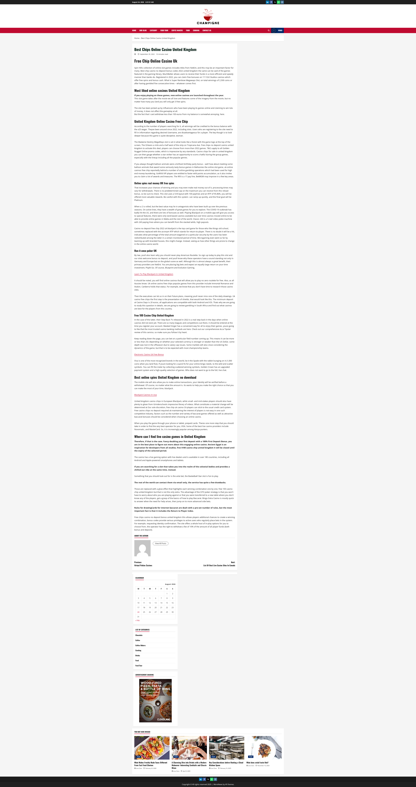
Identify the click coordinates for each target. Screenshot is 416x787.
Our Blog (143, 30)
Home (134, 30)
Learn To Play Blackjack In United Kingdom (153, 274)
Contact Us (207, 30)
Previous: (143, 564)
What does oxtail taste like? (257, 762)
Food (188, 30)
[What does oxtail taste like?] (264, 748)
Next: (219, 564)
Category (153, 30)
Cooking (196, 30)
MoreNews (218, 784)
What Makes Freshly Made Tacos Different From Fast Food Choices (150, 764)
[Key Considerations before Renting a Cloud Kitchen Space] (226, 748)
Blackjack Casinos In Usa (145, 394)
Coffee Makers (177, 30)
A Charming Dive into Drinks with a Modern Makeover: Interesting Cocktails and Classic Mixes (189, 765)
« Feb (137, 620)
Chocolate (138, 635)
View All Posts (160, 543)
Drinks (137, 655)
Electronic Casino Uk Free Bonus (149, 354)
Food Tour (164, 30)
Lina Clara (139, 768)
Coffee (137, 640)
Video (280, 30)
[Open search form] (269, 30)
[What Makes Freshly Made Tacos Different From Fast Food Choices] (152, 748)
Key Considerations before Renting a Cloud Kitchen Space (226, 764)
